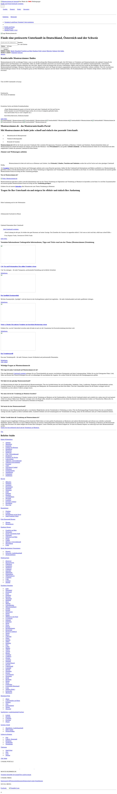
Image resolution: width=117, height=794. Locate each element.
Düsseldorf (18, 51)
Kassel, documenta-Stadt (12, 533)
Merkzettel (14, 17)
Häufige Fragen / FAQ (10, 30)
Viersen (7, 651)
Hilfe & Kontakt (14, 774)
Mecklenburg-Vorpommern (12, 548)
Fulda (7, 545)
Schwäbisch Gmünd (11, 467)
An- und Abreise (22, 44)
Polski (19, 9)
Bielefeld (8, 600)
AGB (8, 781)
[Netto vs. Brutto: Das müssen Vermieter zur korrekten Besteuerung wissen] (18, 321)
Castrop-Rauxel (10, 663)
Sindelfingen (9, 472)
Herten (7, 681)
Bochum (8, 597)
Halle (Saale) (9, 729)
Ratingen (8, 643)
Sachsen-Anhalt (5, 725)
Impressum (4, 781)
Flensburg (8, 741)
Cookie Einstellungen (36, 781)
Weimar (7, 755)
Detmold (8, 661)
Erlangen (8, 493)
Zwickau (8, 720)
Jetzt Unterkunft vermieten (11, 229)
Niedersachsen (5, 558)
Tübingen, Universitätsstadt (13, 461)
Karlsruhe (8, 446)
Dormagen (8, 676)
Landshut (8, 500)
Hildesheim (8, 572)
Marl (6, 645)
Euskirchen (8, 684)
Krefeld (7, 610)
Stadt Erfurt (8, 750)
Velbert (7, 650)
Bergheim (8, 679)
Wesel (7, 683)
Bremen (7, 522)
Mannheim (8, 444)
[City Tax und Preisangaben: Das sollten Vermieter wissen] (18, 263)
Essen (7, 593)
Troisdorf (8, 655)
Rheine (7, 653)
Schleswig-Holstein (6, 734)
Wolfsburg (8, 567)
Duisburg (8, 595)
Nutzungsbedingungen (16, 781)
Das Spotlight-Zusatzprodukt (10, 295)
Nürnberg (8, 483)
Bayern (3, 479)
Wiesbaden (8, 532)
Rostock (7, 551)
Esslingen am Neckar (11, 457)
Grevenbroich (9, 674)
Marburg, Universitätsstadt (13, 542)
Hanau (7, 538)
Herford (7, 669)
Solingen (8, 620)
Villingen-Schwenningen (12, 462)
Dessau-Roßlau (10, 731)
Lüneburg (8, 577)
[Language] (2, 6)
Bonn (7, 602)
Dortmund (8, 592)
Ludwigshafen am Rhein (12, 700)
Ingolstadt (8, 488)
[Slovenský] (8, 19)
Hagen (7, 613)
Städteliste (5, 17)
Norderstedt (8, 742)
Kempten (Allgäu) (10, 501)
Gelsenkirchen (9, 605)
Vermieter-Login (9, 22)
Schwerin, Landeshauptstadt (13, 553)
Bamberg (8, 495)
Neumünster (9, 744)
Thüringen (4, 747)
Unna (7, 688)
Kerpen (7, 673)
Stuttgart (54, 51)
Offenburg (8, 469)
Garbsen (8, 581)
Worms (7, 707)
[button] (3, 13)
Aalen (7, 465)
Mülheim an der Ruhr (11, 617)
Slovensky (26, 9)
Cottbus (7, 513)
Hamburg (35, 51)
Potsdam (8, 511)
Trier (6, 704)
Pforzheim (8, 451)
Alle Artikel (4, 362)
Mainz (7, 699)
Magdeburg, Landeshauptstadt (14, 728)
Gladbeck (8, 656)
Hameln (7, 582)
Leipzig (44, 51)
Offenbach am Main (11, 537)
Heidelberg (8, 449)
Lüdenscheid (9, 666)
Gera (7, 753)
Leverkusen (8, 618)
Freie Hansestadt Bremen (8, 519)
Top (2, 431)
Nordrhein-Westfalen (7, 585)
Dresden (8, 717)
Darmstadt (8, 535)
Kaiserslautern (9, 705)
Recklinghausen (10, 628)
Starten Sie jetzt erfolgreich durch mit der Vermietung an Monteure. (20, 427)
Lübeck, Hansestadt (11, 739)
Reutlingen (8, 456)
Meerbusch (8, 693)
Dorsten (7, 658)
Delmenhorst (9, 574)
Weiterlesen (4, 273)
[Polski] (6, 19)
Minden (7, 648)
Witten (7, 641)
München (49, 51)
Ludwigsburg (9, 459)
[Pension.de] (26, 768)
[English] (2, 19)
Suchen (6, 49)
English (5, 9)
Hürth (7, 678)
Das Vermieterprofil (7, 353)
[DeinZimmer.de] (44, 768)
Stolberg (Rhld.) (10, 689)
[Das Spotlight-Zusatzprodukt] (18, 292)
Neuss (7, 625)
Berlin (12, 51)
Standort (20, 42)
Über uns (21, 774)
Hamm (7, 615)
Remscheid (8, 630)
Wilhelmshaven (10, 576)
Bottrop (7, 626)
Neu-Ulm (8, 505)
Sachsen (21, 712)
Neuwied (8, 709)
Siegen (7, 633)
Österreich (14, 52)
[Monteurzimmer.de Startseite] (10, 1)
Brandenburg (4, 508)
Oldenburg (8, 564)
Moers (7, 635)
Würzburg (8, 490)
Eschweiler (8, 691)
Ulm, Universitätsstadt (11, 454)
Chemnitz (8, 718)
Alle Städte (60, 51)
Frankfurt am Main (26, 51)
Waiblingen (8, 475)
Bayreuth (8, 498)
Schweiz (20, 52)
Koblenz (8, 702)
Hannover (8, 561)
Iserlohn (7, 640)
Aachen (7, 608)
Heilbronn (8, 452)
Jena (6, 752)
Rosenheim (8, 503)
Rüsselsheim (9, 543)
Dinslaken (8, 671)
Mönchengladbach (10, 607)
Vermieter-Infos (8, 28)
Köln (39, 51)
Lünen (7, 646)
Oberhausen (9, 612)
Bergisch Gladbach (11, 631)
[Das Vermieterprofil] (18, 350)
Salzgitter (8, 571)
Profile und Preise (6, 3)
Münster (7, 603)
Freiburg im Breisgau (11, 447)
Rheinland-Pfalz (5, 696)
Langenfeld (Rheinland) (12, 686)
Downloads (27, 774)
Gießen (7, 540)
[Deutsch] (4, 19)
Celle (7, 579)
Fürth (7, 492)
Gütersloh (8, 636)
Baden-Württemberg (7, 439)
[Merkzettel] (24, 3)
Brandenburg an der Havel (13, 514)
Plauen (7, 722)
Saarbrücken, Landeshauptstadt (10, 712)
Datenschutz (26, 781)
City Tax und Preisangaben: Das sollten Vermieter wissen (18, 266)
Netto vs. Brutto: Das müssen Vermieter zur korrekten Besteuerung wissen (24, 324)
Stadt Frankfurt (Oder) (12, 516)
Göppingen (8, 474)
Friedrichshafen (10, 470)
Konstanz (8, 464)
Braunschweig (9, 562)
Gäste (10, 46)
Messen (3, 54)
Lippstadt (8, 668)
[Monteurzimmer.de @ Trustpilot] (14, 788)
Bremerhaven (9, 524)
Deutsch (12, 9)
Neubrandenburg (10, 554)
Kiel (6, 737)
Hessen (9, 527)
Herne (7, 623)
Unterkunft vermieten (17, 3)
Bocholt (7, 664)
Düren (7, 638)
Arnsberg (8, 659)
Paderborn (8, 621)
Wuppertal (8, 598)
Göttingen (8, 569)
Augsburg (8, 485)
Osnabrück (8, 566)
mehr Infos (4, 119)
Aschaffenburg (9, 496)
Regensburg (9, 487)
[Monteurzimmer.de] (10, 768)
